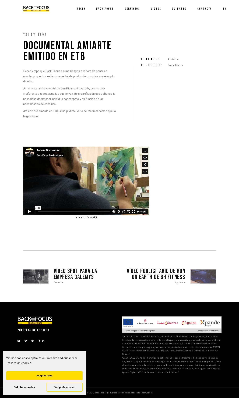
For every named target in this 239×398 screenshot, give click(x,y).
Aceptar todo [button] (44, 375)
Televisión (35, 34)
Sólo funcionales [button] (24, 387)
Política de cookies (19, 363)
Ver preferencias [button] (64, 387)
